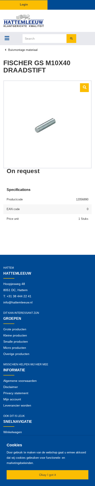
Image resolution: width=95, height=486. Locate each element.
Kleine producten (15, 335)
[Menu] (7, 38)
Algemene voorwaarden (20, 381)
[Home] (23, 21)
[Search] (71, 38)
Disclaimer (10, 387)
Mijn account (12, 399)
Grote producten (14, 329)
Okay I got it (47, 475)
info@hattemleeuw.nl (17, 302)
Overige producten (16, 354)
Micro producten (14, 347)
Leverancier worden (17, 405)
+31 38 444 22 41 (19, 296)
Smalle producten (15, 341)
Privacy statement (15, 393)
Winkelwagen (12, 432)
